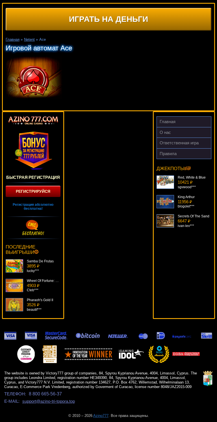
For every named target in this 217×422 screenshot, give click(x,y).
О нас (165, 132)
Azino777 (100, 416)
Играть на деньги (108, 19)
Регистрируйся (33, 191)
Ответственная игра (179, 142)
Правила (168, 153)
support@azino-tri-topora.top (48, 401)
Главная (167, 121)
